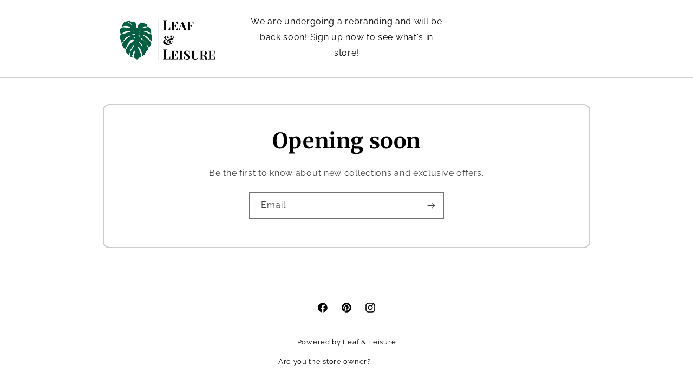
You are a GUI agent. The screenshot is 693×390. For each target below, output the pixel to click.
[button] (540, 37)
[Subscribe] (431, 205)
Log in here (393, 362)
